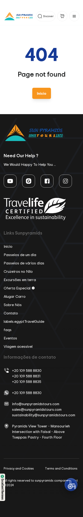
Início (41, 93)
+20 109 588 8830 (27, 370)
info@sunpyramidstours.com (35, 403)
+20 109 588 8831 (26, 376)
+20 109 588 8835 (26, 381)
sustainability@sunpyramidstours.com (43, 414)
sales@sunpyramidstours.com (37, 409)
